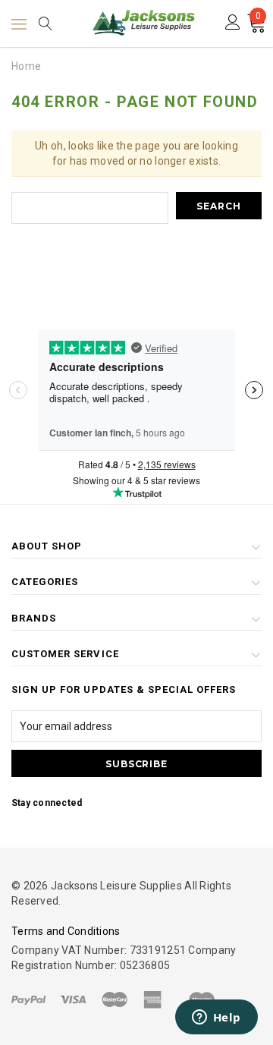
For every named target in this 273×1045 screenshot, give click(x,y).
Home (26, 66)
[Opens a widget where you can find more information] (216, 1018)
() (258, 17)
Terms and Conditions (66, 931)
